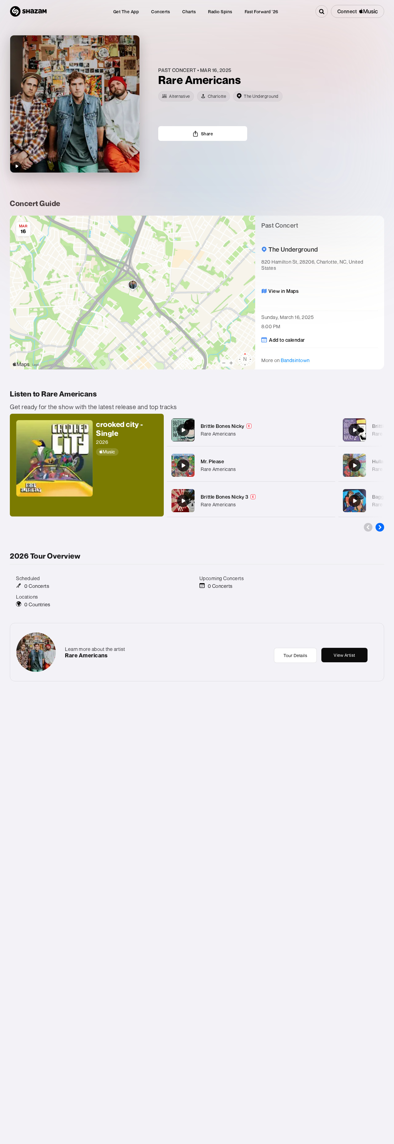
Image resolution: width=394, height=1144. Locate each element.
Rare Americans (218, 434)
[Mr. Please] (183, 465)
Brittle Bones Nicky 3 (224, 497)
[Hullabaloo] (354, 465)
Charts (189, 11)
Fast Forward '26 (261, 11)
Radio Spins (220, 11)
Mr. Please (212, 461)
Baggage (382, 497)
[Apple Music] (127, 452)
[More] (327, 430)
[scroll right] (380, 527)
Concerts (160, 11)
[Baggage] (354, 501)
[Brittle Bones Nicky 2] (354, 430)
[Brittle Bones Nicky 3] (183, 501)
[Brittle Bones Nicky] (183, 430)
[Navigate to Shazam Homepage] (28, 11)
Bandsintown (295, 360)
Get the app (126, 11)
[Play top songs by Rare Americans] (16, 166)
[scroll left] (368, 527)
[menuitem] (126, 11)
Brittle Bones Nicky (222, 426)
